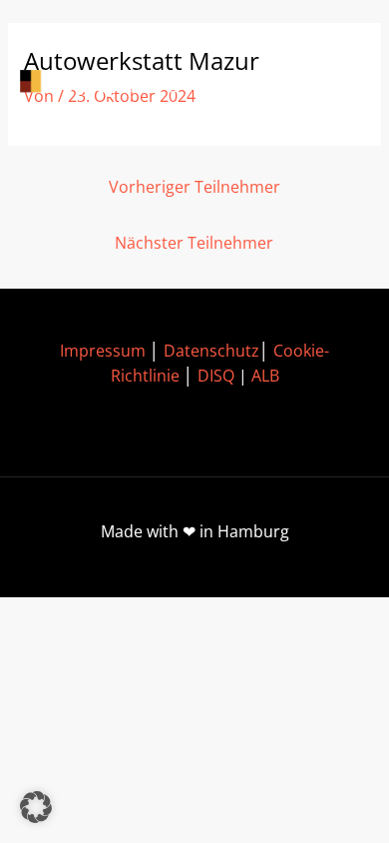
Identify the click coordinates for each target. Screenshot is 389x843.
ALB (265, 376)
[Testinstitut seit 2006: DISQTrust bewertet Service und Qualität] (109, 83)
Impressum (103, 351)
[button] (36, 807)
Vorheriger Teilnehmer (194, 187)
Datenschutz (211, 351)
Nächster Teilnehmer (194, 243)
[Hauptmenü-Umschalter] (339, 83)
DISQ (215, 376)
